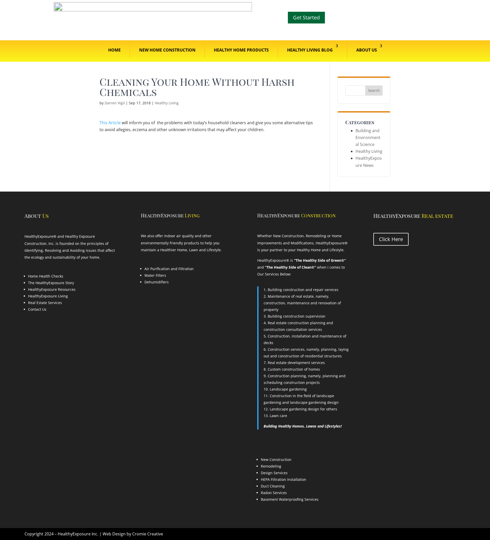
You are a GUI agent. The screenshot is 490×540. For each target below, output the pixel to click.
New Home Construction (167, 50)
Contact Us (37, 309)
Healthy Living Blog (310, 50)
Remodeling (271, 466)
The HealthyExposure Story (51, 282)
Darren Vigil (115, 103)
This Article (110, 122)
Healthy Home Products (241, 50)
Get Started (306, 17)
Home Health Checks (45, 276)
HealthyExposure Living (48, 296)
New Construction (276, 459)
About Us (366, 50)
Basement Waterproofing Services (289, 499)
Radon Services (274, 492)
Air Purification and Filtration (169, 268)
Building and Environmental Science (368, 137)
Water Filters (155, 275)
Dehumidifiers (156, 282)
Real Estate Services (45, 302)
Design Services (274, 472)
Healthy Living (167, 103)
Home (114, 50)
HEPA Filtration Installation (283, 479)
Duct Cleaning (273, 486)
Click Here (391, 239)
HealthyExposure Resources (52, 289)
